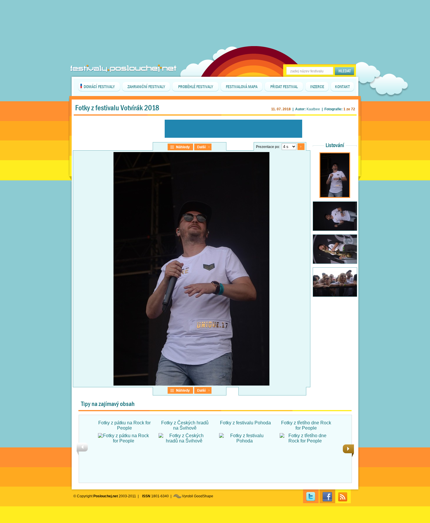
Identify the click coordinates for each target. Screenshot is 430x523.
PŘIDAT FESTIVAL (284, 87)
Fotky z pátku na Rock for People (124, 425)
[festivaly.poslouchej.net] (123, 68)
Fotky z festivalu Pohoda (245, 422)
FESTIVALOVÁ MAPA (241, 87)
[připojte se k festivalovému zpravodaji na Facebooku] (327, 496)
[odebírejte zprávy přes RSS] (343, 496)
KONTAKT (342, 87)
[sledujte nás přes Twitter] (311, 496)
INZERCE (317, 87)
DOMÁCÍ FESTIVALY (99, 87)
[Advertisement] (215, 14)
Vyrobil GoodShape (197, 496)
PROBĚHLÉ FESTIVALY (195, 87)
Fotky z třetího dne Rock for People (306, 425)
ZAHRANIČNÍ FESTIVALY (146, 87)
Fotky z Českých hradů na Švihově (185, 425)
